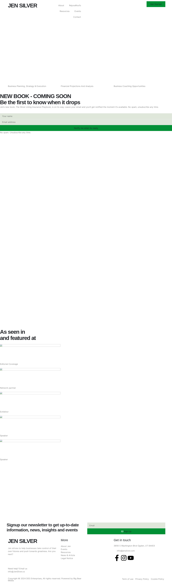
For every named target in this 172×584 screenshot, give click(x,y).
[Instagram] (124, 558)
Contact (77, 17)
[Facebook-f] (117, 558)
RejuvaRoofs (75, 5)
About (61, 5)
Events (78, 11)
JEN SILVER (22, 5)
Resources (65, 11)
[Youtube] (131, 558)
